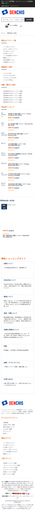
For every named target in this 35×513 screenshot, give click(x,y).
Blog (5, 433)
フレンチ (18, 496)
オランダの (12, 496)
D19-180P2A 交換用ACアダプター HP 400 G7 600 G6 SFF (20, 154)
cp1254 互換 (16, 485)
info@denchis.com (10, 385)
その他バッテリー (8, 53)
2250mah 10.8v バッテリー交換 (12, 95)
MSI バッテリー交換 (9, 474)
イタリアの (25, 496)
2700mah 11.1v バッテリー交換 (12, 97)
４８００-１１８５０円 (9, 77)
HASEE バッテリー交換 (9, 463)
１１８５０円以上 (8, 80)
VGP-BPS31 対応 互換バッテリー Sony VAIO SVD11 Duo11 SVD (19, 184)
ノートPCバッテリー (9, 47)
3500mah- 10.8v (12, 33)
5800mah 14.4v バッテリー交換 (12, 102)
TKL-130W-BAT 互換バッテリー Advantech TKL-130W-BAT (16, 236)
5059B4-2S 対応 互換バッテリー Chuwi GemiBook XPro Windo (19, 114)
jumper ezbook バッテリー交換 (17, 490)
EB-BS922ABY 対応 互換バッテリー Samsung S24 (18, 134)
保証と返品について (8, 427)
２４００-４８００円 (9, 75)
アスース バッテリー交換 (10, 469)
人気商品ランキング (8, 62)
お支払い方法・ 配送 (9, 424)
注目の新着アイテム (8, 60)
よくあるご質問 (7, 429)
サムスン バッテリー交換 (10, 467)
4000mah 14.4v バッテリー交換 (12, 100)
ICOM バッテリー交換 (9, 472)
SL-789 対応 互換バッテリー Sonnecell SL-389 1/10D (20, 124)
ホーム (3, 33)
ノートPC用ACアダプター (10, 55)
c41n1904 (27, 489)
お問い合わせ (5, 6)
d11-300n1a (11, 483)
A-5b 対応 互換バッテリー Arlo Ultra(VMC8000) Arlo (17, 144)
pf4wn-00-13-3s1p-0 (27, 487)
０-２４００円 (7, 73)
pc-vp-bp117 (25, 485)
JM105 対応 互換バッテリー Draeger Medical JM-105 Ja (18, 164)
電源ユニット (7, 57)
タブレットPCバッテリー (10, 49)
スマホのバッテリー (8, 51)
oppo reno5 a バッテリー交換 (14, 489)
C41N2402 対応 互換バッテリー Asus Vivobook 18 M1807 (19, 174)
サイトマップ (14, 6)
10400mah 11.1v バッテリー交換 (12, 91)
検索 (30, 20)
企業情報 (5, 422)
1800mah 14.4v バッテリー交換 (12, 93)
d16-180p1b (7, 485)
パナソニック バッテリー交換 (11, 465)
